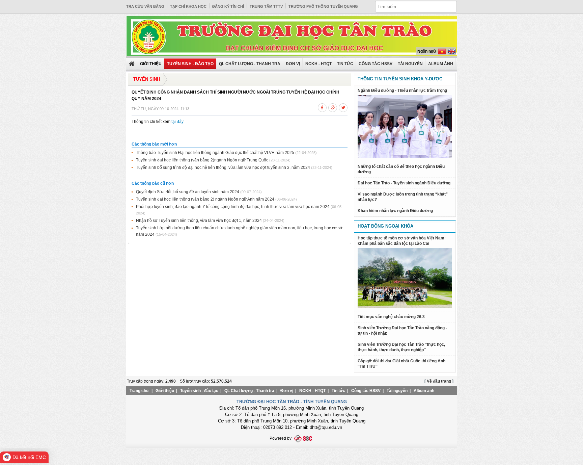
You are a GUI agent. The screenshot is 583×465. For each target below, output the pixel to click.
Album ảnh (424, 390)
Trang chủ (139, 390)
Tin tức (345, 64)
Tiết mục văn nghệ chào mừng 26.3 (391, 316)
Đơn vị (293, 64)
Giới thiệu (165, 390)
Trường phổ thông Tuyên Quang (323, 6)
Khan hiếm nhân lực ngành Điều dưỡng (395, 210)
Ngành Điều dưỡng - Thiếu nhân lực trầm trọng (402, 90)
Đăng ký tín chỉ (228, 6)
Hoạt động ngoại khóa (385, 226)
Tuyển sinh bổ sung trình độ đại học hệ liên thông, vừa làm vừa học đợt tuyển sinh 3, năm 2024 (223, 167)
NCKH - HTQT (318, 64)
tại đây (177, 121)
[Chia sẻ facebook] (322, 106)
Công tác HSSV (375, 64)
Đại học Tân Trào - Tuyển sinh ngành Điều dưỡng (404, 183)
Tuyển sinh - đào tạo (190, 64)
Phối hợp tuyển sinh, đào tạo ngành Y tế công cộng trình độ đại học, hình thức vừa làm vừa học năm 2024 (233, 206)
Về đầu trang (439, 381)
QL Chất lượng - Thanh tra (249, 64)
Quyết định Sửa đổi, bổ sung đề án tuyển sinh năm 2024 (187, 191)
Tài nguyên (410, 64)
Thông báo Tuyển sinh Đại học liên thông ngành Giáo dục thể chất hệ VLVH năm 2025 (215, 152)
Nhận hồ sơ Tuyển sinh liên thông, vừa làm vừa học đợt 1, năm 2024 (199, 220)
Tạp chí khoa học (188, 6)
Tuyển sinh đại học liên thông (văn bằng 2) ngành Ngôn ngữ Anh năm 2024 (205, 199)
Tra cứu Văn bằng (145, 6)
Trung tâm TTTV (266, 6)
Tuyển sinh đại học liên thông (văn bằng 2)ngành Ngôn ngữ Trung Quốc (202, 160)
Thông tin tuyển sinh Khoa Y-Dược (400, 78)
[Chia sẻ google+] (333, 106)
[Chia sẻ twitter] (343, 106)
